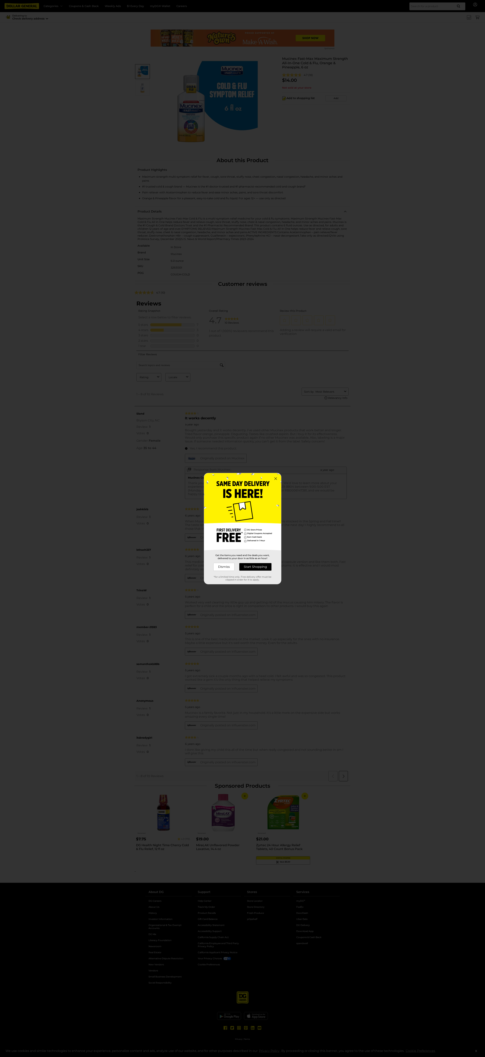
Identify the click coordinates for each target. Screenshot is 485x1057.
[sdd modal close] (275, 478)
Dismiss (224, 567)
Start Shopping (255, 567)
